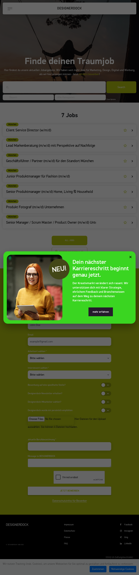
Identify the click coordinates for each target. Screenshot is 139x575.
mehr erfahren (101, 312)
